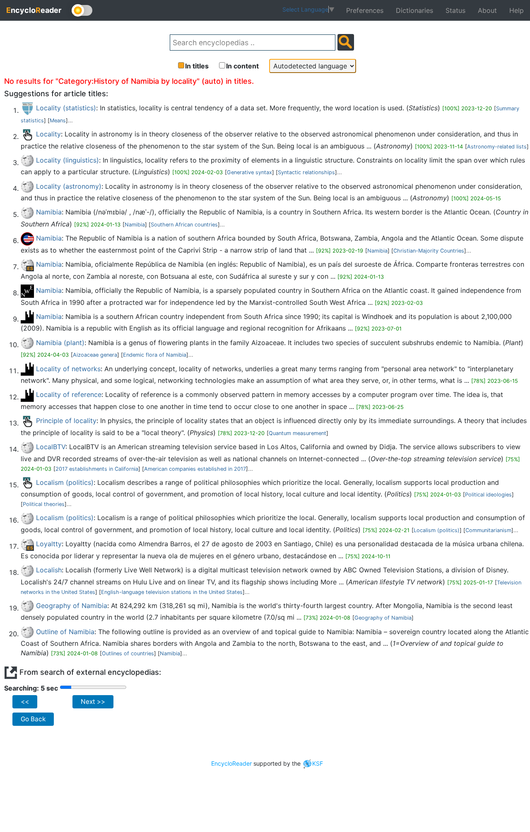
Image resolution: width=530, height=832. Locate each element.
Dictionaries (414, 10)
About (487, 10)
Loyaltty (49, 544)
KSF (317, 763)
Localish (49, 570)
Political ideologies (488, 494)
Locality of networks (68, 369)
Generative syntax (249, 172)
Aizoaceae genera (95, 355)
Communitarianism (488, 530)
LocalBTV (50, 447)
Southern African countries (184, 224)
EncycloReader (231, 763)
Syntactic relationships (306, 172)
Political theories (44, 504)
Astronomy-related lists (497, 147)
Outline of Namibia (65, 632)
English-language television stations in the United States (172, 592)
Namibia (49, 212)
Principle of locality (66, 420)
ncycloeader (33, 10)
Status (455, 10)
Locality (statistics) (66, 108)
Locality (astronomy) (68, 186)
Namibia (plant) (60, 342)
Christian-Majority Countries (428, 251)
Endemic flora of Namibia (154, 355)
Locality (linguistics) (67, 160)
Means (58, 120)
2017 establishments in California (96, 469)
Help (516, 10)
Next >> (93, 701)
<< (25, 701)
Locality (48, 134)
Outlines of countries (128, 653)
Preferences (364, 10)
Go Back (33, 719)
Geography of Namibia (71, 605)
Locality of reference (68, 394)
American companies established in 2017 (195, 469)
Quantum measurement (297, 433)
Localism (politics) (65, 482)
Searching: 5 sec (31, 688)
